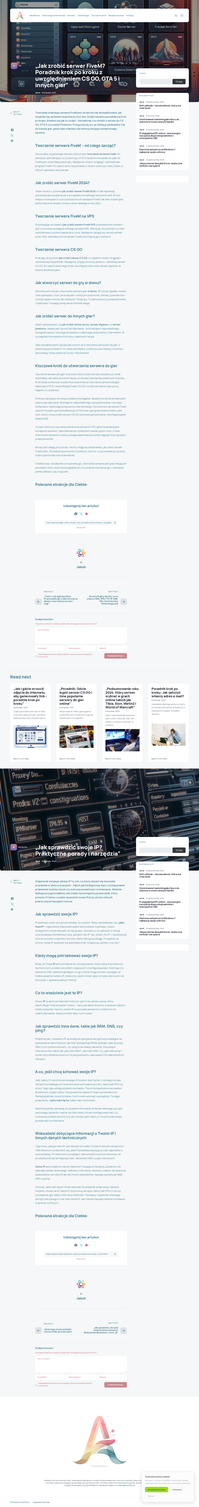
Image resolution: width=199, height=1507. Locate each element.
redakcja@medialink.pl (126, 1485)
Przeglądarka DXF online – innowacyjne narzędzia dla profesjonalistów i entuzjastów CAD (160, 136)
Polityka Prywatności (20, 1502)
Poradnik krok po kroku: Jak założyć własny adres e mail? (167, 692)
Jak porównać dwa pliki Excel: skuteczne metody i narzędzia (160, 164)
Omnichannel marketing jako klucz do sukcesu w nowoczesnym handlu (159, 120)
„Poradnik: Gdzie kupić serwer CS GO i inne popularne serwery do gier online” (75, 696)
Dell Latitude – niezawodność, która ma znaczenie (160, 107)
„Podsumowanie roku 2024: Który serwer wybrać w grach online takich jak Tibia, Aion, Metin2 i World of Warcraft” (122, 697)
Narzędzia (22, 847)
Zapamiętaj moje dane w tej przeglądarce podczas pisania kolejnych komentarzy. (65, 655)
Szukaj (142, 73)
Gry (20, 66)
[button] (176, 15)
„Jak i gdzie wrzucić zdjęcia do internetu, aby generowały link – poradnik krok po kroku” (30, 696)
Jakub (81, 567)
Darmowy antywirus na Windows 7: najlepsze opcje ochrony (157, 150)
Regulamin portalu (41, 1502)
